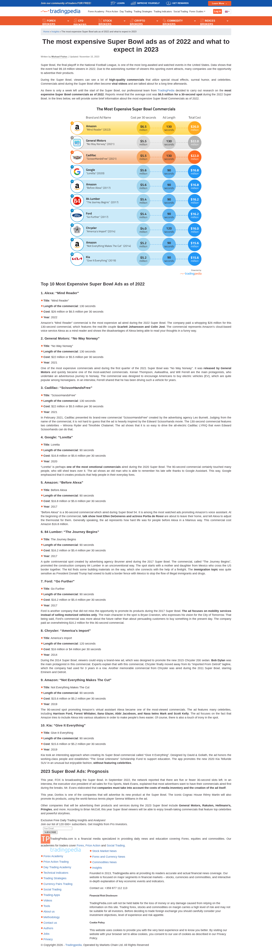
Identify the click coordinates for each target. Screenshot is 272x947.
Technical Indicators (55, 872)
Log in (217, 11)
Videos (47, 900)
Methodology (51, 917)
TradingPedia (166, 90)
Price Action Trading (56, 861)
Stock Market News (104, 851)
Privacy (48, 939)
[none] (227, 11)
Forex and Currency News (108, 856)
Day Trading (126, 11)
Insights (55, 31)
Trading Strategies (143, 11)
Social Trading (180, 11)
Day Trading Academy (57, 867)
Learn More (218, 3)
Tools (46, 906)
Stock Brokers (105, 22)
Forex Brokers (49, 22)
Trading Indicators (163, 11)
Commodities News (104, 862)
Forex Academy (96, 11)
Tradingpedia (73, 945)
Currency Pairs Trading (57, 884)
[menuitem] (227, 11)
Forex (80, 845)
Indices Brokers (207, 22)
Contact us (50, 922)
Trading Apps (51, 895)
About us (49, 911)
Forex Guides (196, 11)
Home (46, 31)
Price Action (112, 11)
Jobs (46, 933)
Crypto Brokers (137, 22)
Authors (48, 928)
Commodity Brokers (173, 22)
